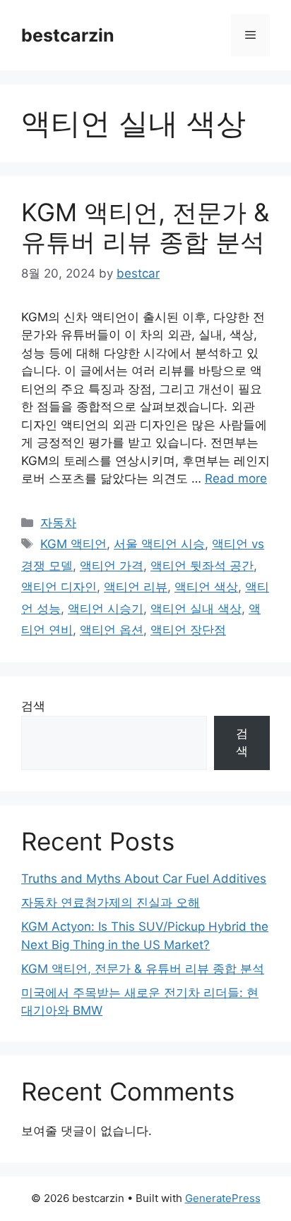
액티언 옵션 (111, 630)
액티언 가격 (111, 566)
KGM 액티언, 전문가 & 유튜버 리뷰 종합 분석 (145, 226)
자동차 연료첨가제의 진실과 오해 (110, 902)
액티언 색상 (206, 587)
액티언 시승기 (105, 609)
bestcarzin (67, 35)
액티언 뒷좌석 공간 (202, 566)
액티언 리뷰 (135, 587)
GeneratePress (223, 1198)
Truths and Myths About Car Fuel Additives (143, 879)
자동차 (58, 523)
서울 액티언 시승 (159, 544)
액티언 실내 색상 (196, 609)
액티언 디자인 (59, 587)
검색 (33, 706)
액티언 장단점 (188, 630)
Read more (236, 478)
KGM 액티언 (73, 544)
